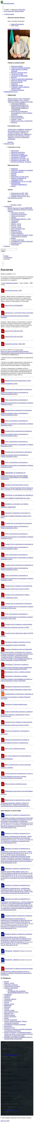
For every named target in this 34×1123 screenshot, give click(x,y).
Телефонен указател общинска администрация (20, 87)
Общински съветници (17, 154)
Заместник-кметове (17, 66)
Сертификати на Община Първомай (22, 241)
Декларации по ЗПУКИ (18, 157)
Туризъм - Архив (16, 227)
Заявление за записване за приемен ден (18, 133)
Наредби (13, 175)
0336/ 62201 (21, 9)
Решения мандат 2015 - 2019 (19, 194)
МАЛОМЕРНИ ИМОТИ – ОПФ (21, 219)
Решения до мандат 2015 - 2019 (20, 196)
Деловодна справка (14, 132)
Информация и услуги (11, 91)
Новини (10, 208)
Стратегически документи (19, 214)
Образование (17, 209)
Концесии (14, 122)
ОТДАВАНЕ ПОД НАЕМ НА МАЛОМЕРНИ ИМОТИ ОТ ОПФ (18, 991)
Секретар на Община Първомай (20, 68)
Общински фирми (16, 232)
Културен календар (16, 82)
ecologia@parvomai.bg (11, 283)
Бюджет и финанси (16, 116)
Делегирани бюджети (17, 117)
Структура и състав (17, 74)
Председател (15, 150)
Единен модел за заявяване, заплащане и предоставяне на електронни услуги (20, 130)
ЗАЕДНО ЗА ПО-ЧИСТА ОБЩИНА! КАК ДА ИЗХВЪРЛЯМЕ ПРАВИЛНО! (18, 1038)
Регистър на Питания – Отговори (21, 162)
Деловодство (15, 220)
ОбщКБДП (14, 222)
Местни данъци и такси (15, 98)
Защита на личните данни (19, 80)
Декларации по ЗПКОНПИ (19, 75)
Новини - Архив (16, 224)
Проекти (17, 102)
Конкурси (11, 102)
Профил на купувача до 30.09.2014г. (22, 121)
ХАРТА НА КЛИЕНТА (18, 103)
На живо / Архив (16, 205)
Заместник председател (18, 152)
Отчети (13, 186)
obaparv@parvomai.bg (17, 24)
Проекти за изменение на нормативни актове (18, 179)
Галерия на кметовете (17, 90)
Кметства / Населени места (19, 72)
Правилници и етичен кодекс (20, 176)
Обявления (14, 83)
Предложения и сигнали (15, 198)
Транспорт (16, 208)
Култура (10, 209)
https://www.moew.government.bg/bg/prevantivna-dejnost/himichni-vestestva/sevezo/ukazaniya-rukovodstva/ (17, 352)
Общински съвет (9, 143)
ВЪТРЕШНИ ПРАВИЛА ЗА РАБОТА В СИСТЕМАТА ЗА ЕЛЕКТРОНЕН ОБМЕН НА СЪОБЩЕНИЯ (20, 107)
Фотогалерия (15, 244)
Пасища (13, 217)
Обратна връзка (19, 11)
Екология (24, 209)
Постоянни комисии (17, 172)
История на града (16, 243)
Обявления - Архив (17, 85)
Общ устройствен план (18, 228)
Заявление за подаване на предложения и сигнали (19, 134)
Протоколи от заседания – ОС (20, 158)
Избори (13, 238)
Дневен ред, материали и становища (22, 170)
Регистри (14, 77)
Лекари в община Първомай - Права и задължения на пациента (22, 235)
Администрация (9, 14)
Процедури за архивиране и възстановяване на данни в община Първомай (21, 113)
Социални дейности (10, 999)
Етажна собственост (17, 233)
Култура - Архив (16, 225)
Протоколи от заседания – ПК (20, 160)
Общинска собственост (18, 216)
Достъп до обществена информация (21, 79)
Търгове (26, 100)
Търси (3, 251)
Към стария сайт (9, 11)
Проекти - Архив (16, 119)
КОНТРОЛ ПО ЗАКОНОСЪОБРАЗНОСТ (19, 183)
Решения (13, 173)
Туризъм (21, 208)
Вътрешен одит (15, 230)
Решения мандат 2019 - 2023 (19, 193)
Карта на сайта (5, 1120)
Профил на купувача (26, 102)
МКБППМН (28, 208)
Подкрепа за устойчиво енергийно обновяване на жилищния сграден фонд (18, 1030)
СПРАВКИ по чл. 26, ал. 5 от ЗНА (21, 181)
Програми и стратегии (18, 212)
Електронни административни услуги (19, 99)
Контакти (10, 142)
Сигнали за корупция (17, 240)
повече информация (14, 29)
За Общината (8, 206)
